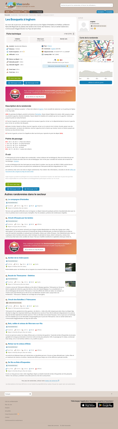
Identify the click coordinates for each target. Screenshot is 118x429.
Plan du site (8, 404)
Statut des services (53, 425)
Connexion (109, 12)
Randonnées (17, 12)
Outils (8, 12)
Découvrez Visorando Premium (57, 66)
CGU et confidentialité (11, 401)
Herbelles (38, 114)
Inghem (53, 49)
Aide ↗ (26, 12)
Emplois (7, 408)
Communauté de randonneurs (14, 420)
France (50, 46)
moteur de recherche (51, 381)
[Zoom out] (111, 45)
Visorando (7, 15)
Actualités (8, 411)
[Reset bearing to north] (111, 49)
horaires (16, 161)
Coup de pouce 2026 (11, 414)
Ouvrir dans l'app (15, 78)
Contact (7, 417)
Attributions (81, 61)
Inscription (101, 12)
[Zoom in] (111, 42)
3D (108, 60)
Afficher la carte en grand (95, 82)
